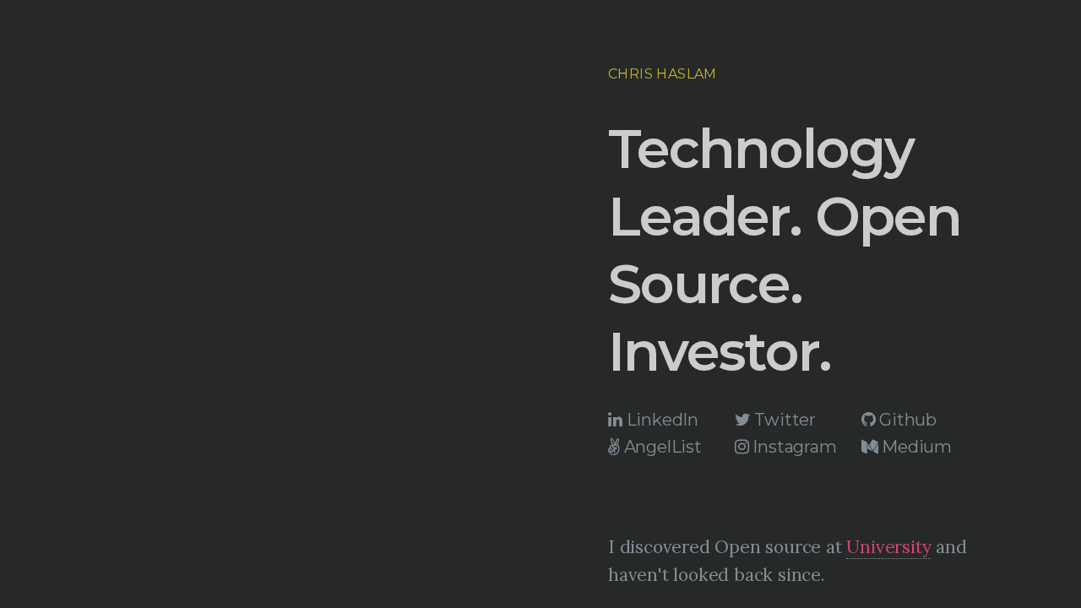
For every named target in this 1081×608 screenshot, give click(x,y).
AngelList (661, 447)
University (888, 546)
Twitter (783, 420)
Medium (914, 447)
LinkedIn (660, 420)
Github (906, 420)
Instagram (793, 447)
